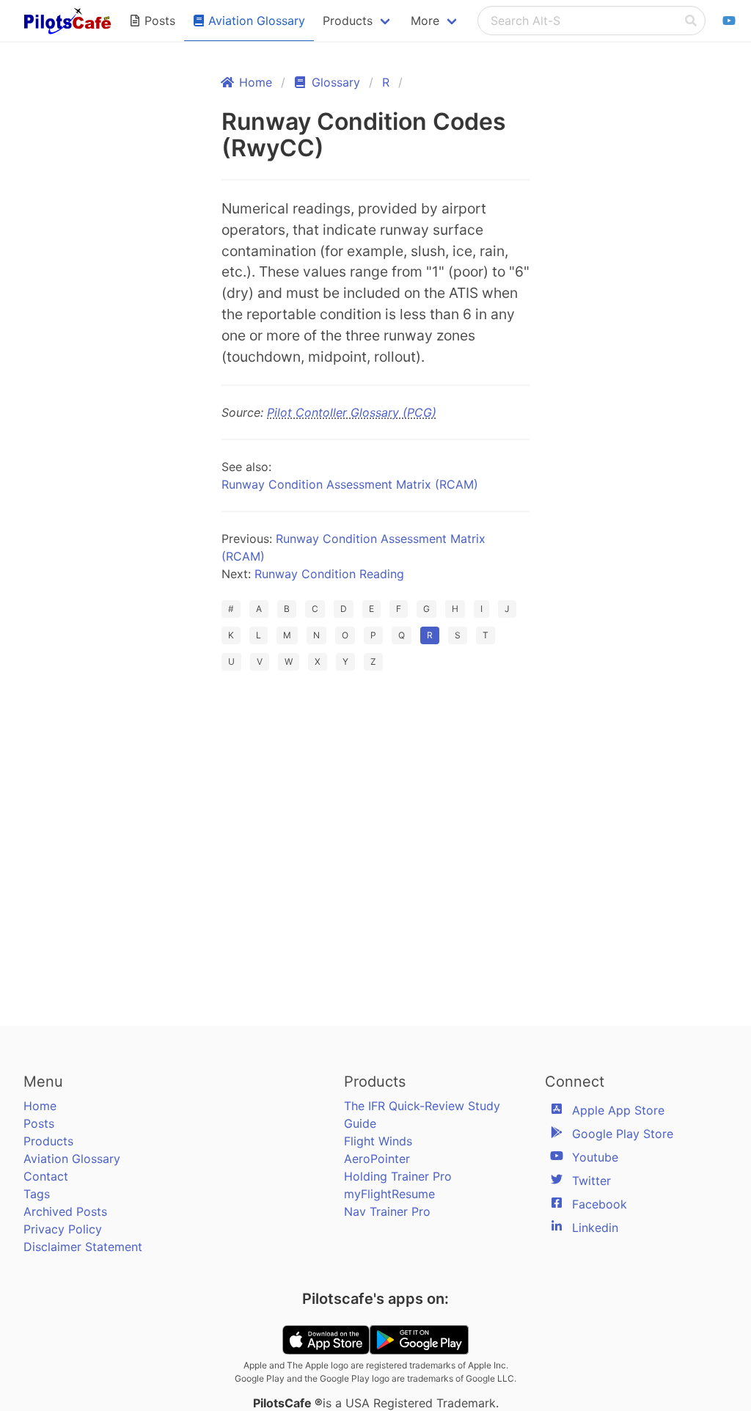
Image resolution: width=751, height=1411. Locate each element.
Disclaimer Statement (82, 1246)
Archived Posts (65, 1211)
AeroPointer (377, 1158)
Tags (36, 1193)
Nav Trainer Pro (387, 1211)
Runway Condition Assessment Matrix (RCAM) (349, 484)
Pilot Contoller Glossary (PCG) (351, 412)
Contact (45, 1176)
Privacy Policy (62, 1229)
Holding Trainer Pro (398, 1176)
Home (39, 1105)
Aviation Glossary (71, 1158)
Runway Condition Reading (329, 573)
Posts (38, 1123)
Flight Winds (378, 1141)
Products (48, 1141)
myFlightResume (389, 1193)
